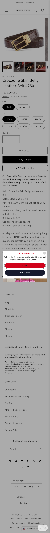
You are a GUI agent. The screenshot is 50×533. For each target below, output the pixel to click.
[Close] (44, 253)
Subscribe (25, 272)
